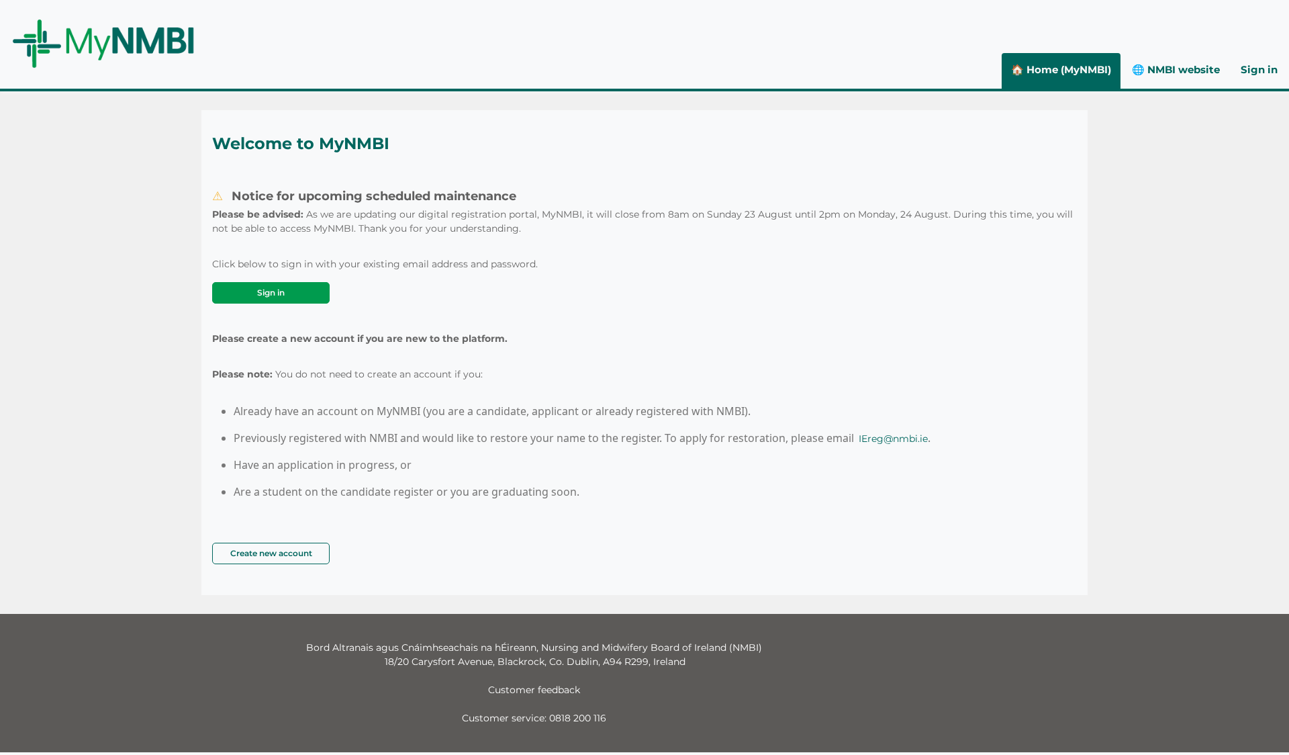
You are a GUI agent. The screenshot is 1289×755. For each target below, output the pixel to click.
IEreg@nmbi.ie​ (893, 439)
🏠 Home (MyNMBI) (1061, 69)
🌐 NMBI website (1176, 69)
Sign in (1259, 69)
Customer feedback (534, 690)
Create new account (271, 553)
